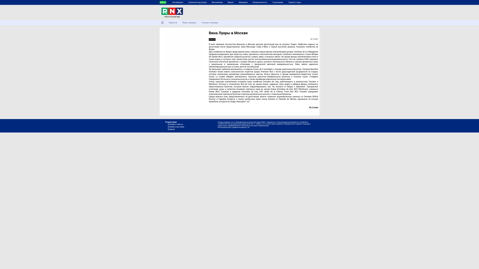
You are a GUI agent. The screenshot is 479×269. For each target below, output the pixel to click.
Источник (313, 107)
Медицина (243, 2)
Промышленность (260, 2)
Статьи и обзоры (210, 23)
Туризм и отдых (294, 2)
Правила (171, 129)
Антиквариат (178, 2)
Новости (173, 23)
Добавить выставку (176, 127)
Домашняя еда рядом (197, 2)
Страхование (277, 2)
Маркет (231, 2)
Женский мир (217, 2)
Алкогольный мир (172, 17)
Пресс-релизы (189, 23)
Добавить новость (175, 124)
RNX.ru (163, 2)
